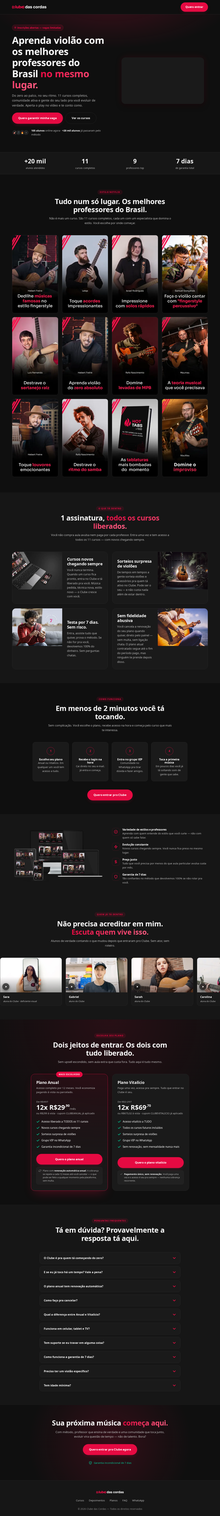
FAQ (124, 1500)
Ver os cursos (81, 118)
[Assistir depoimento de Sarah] (162, 975)
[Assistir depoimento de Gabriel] (96, 975)
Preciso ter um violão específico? (66, 1371)
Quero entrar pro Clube (110, 795)
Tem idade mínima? (57, 1385)
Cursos (80, 1500)
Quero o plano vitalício (150, 1162)
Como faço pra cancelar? (61, 1300)
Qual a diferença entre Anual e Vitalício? (72, 1314)
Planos (114, 1500)
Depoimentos (97, 1500)
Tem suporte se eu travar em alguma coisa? (74, 1343)
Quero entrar (194, 7)
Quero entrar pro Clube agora (110, 1449)
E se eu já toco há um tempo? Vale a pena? (73, 1272)
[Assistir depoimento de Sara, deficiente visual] (31, 975)
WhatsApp (138, 1500)
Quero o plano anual (69, 1159)
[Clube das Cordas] (29, 7)
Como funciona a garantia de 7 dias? (69, 1357)
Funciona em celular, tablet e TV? (67, 1329)
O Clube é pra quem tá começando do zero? (74, 1258)
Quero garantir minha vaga (37, 118)
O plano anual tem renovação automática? (73, 1286)
